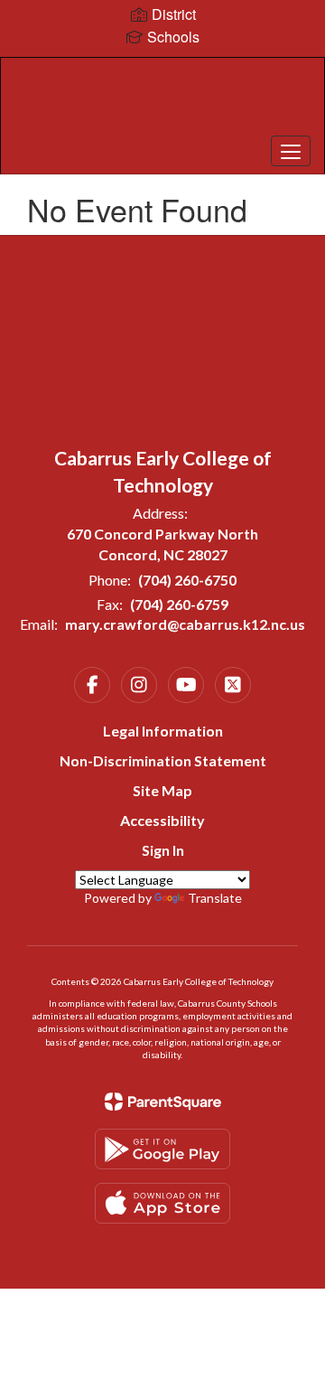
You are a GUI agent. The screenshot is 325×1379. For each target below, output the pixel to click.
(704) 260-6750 (187, 579)
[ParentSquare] (163, 1101)
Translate (215, 897)
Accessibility (162, 820)
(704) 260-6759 (179, 604)
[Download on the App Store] (162, 1203)
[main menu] (291, 151)
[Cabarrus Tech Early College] (162, 102)
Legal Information (163, 730)
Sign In (163, 849)
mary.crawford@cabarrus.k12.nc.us (185, 624)
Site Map (162, 790)
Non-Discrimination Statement (163, 760)
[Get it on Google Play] (162, 1149)
